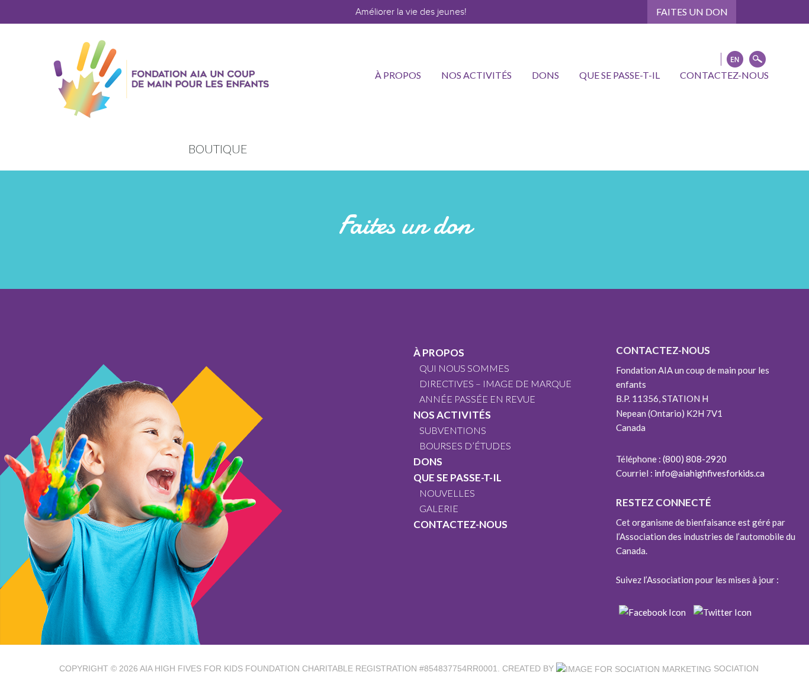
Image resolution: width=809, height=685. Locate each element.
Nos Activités (452, 415)
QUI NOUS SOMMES (464, 368)
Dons (427, 461)
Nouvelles (447, 493)
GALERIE (438, 508)
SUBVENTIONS (452, 430)
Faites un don (692, 11)
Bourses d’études (465, 445)
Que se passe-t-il (457, 477)
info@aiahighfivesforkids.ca (709, 473)
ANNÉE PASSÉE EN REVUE (477, 398)
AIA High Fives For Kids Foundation (220, 668)
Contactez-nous (460, 524)
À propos (438, 352)
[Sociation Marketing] (633, 668)
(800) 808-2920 (695, 459)
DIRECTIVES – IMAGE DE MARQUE (495, 383)
